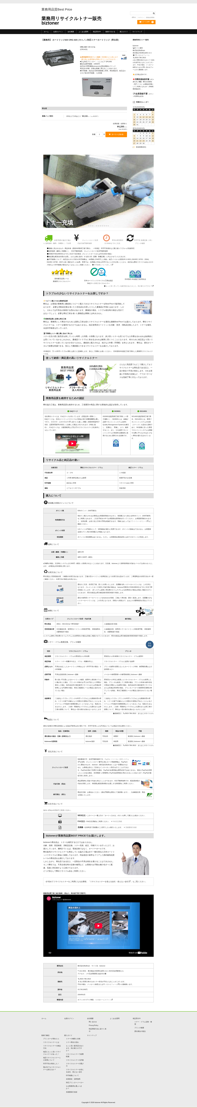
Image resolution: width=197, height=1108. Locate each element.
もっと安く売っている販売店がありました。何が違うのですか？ (129, 286)
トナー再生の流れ (72, 1042)
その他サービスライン (103, 1000)
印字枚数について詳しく (102, 265)
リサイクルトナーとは (51, 1042)
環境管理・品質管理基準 (60, 422)
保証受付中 (97, 32)
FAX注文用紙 (117, 821)
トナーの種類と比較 (73, 1039)
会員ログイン (58, 32)
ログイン (141, 17)
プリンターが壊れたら (51, 1039)
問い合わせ (93, 1022)
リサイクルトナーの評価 (75, 1060)
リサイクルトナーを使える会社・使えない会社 (109, 882)
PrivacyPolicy (93, 1025)
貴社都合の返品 (140, 1031)
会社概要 (71, 32)
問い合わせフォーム (142, 55)
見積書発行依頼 (131, 827)
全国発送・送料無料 (73, 1079)
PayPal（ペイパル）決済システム (117, 759)
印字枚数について (72, 1075)
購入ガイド (124, 32)
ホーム (46, 32)
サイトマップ (137, 32)
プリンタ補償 (139, 1028)
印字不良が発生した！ (51, 1063)
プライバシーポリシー (138, 521)
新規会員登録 (150, 17)
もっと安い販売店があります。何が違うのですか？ (75, 1048)
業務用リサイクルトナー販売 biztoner (71, 20)
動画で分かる (110, 32)
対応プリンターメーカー (75, 1082)
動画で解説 (45, 1035)
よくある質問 (83, 32)
